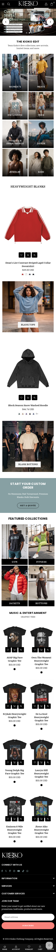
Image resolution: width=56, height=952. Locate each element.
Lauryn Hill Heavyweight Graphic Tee (41, 773)
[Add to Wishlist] (21, 255)
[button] (51, 4)
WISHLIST (29, 949)
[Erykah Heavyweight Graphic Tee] (14, 694)
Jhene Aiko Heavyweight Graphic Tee (41, 829)
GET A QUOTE (28, 505)
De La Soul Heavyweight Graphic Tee (41, 717)
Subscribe (28, 925)
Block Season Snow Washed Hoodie (28, 405)
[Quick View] (34, 255)
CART (40, 949)
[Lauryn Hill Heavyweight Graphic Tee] (41, 750)
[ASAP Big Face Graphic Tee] (14, 638)
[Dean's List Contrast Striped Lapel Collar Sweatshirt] (28, 226)
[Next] (50, 21)
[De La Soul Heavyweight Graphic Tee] (41, 694)
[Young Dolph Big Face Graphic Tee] (14, 750)
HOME (4, 949)
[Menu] (3, 4)
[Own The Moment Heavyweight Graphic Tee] (41, 638)
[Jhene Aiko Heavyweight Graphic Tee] (41, 807)
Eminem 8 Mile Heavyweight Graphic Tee (14, 829)
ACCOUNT (16, 949)
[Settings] (46, 4)
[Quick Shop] (28, 255)
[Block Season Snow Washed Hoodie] (28, 368)
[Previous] (5, 21)
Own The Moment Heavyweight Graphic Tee (41, 660)
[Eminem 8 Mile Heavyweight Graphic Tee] (14, 807)
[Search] (8, 4)
